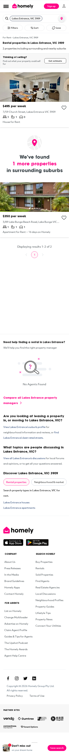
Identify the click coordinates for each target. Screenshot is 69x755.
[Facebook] (8, 678)
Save (58, 27)
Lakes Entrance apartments (19, 507)
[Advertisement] (34, 299)
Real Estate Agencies (48, 587)
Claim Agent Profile (15, 630)
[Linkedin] (34, 678)
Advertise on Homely (16, 623)
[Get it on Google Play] (37, 542)
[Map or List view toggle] (61, 18)
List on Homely (12, 611)
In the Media (11, 574)
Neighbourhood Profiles (49, 600)
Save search (57, 747)
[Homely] (34, 530)
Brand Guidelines (14, 581)
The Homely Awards (15, 649)
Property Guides (45, 606)
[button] (34, 18)
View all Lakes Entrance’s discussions (24, 458)
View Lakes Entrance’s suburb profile (24, 427)
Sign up (51, 6)
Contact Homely (14, 593)
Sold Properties (44, 574)
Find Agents (42, 581)
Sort (36, 27)
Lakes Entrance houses (16, 502)
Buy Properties (44, 561)
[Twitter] (25, 678)
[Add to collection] (64, 108)
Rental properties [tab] (16, 482)
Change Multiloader (16, 617)
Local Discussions (46, 593)
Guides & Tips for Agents (18, 636)
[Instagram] (16, 678)
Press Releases (12, 568)
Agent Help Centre (15, 655)
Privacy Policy (15, 695)
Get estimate (55, 60)
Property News (44, 619)
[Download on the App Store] (14, 542)
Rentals (40, 568)
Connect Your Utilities (48, 625)
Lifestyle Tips (43, 613)
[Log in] (64, 6)
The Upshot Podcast (16, 642)
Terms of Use (36, 695)
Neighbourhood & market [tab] (49, 482)
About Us (9, 561)
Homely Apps (12, 587)
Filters (14, 27)
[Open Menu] (6, 6)
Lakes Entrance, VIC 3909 (25, 37)
